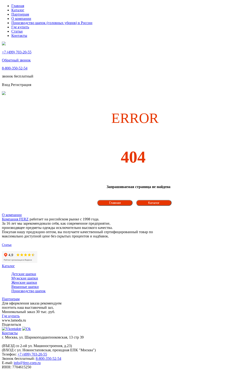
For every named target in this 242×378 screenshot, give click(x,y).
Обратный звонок (16, 60)
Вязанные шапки (25, 287)
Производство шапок (28, 291)
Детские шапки (23, 274)
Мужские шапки (24, 278)
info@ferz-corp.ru (27, 363)
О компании (21, 19)
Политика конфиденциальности (24, 249)
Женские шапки (24, 282)
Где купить (20, 27)
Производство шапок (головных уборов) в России (51, 23)
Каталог (17, 10)
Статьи (17, 31)
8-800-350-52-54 (14, 68)
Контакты (19, 36)
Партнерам (20, 14)
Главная (17, 6)
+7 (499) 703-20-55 (16, 52)
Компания (15, 219)
